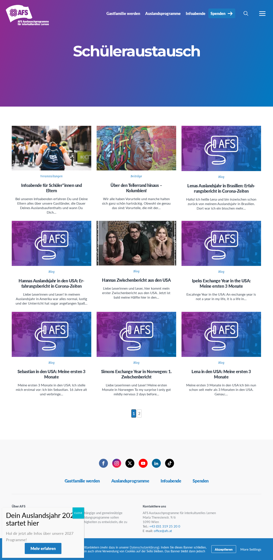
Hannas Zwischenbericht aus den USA (136, 280)
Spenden (201, 481)
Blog (221, 177)
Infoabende (171, 481)
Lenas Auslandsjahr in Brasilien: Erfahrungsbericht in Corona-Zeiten (221, 188)
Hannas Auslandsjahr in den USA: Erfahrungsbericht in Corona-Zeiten (51, 283)
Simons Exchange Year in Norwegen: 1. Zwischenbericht (136, 374)
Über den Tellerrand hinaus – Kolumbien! (136, 188)
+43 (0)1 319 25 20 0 (164, 526)
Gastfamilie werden (82, 481)
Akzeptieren (224, 549)
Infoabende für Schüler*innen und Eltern (51, 188)
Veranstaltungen (51, 176)
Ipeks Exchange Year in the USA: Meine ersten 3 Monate (221, 283)
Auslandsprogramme (130, 481)
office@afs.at (163, 530)
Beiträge (136, 176)
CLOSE (78, 513)
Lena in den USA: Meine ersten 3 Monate (221, 374)
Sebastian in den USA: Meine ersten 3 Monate (51, 374)
